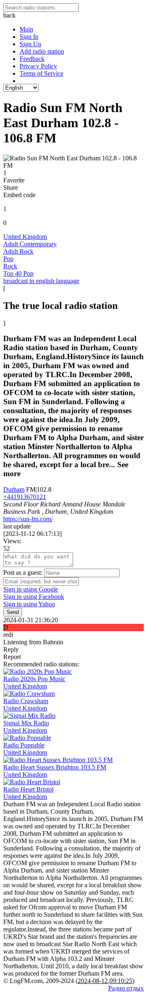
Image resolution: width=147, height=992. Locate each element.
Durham (13, 489)
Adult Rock (18, 251)
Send (13, 612)
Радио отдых (126, 988)
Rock (10, 266)
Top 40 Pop (18, 273)
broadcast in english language (41, 280)
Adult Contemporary (30, 244)
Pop (8, 258)
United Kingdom (25, 236)
